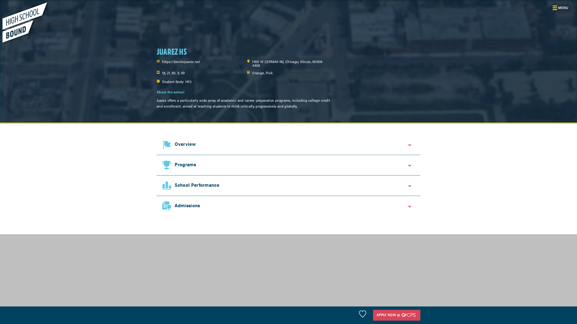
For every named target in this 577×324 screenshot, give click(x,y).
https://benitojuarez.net (181, 61)
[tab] (288, 145)
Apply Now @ (389, 314)
